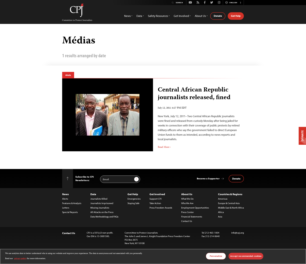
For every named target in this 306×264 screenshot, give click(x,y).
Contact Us (186, 221)
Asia (220, 216)
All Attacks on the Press (101, 212)
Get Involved (157, 194)
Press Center (187, 212)
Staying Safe (133, 203)
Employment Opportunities (195, 207)
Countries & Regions (230, 194)
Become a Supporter (208, 178)
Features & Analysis (71, 203)
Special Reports (70, 212)
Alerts (68, 75)
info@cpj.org (237, 232)
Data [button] (139, 16)
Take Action (155, 203)
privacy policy (20, 258)
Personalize (216, 256)
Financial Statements (191, 216)
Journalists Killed (98, 198)
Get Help (236, 15)
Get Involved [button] (181, 16)
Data (93, 194)
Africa (221, 212)
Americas (222, 198)
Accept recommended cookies (245, 256)
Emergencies (134, 198)
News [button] (127, 16)
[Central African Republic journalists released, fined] (107, 115)
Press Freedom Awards (160, 207)
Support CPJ (155, 198)
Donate (218, 15)
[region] (153, 256)
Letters (65, 207)
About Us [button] (200, 16)
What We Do (187, 198)
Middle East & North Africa (231, 207)
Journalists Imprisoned (101, 203)
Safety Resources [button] (158, 16)
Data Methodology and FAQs (104, 216)
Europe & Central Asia (229, 203)
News (65, 194)
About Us (186, 194)
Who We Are (187, 203)
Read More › (164, 147)
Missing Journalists (99, 207)
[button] (240, 2)
